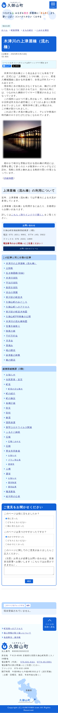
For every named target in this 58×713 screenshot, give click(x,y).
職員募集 (10, 491)
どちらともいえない (17, 522)
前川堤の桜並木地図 (16, 312)
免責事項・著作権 (12, 637)
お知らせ (10, 375)
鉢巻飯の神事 (13, 355)
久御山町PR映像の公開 (18, 316)
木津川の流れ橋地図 (16, 321)
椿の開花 (10, 360)
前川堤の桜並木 (14, 297)
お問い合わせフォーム (29, 248)
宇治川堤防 (12, 283)
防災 (8, 408)
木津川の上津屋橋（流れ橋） (21, 263)
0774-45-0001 (44, 662)
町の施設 (10, 398)
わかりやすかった (16, 537)
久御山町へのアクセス (18, 307)
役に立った (13, 519)
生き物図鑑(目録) (15, 273)
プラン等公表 (14, 460)
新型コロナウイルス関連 (19, 427)
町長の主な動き (15, 389)
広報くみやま (14, 442)
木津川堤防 (12, 278)
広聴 (8, 446)
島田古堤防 (12, 287)
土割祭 (9, 268)
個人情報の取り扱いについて (17, 633)
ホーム (4, 30)
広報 (8, 437)
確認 (29, 581)
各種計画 (10, 403)
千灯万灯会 (12, 336)
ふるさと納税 (13, 432)
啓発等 (11, 464)
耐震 (8, 418)
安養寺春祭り (13, 326)
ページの (49, 625)
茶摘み (9, 345)
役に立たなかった (16, 526)
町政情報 (15, 30)
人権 (8, 469)
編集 (28, 605)
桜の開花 (10, 350)
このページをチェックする (14, 605)
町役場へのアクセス (13, 629)
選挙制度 (12, 483)
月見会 (9, 341)
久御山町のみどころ (16, 302)
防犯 (8, 413)
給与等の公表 (13, 496)
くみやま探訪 (42, 30)
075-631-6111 (28, 662)
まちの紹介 (28, 30)
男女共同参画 (13, 451)
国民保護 (10, 422)
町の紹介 (10, 393)
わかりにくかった (16, 544)
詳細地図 (8, 178)
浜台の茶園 (12, 292)
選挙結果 (12, 487)
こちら (27, 215)
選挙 (8, 474)
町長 (8, 384)
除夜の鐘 (10, 331)
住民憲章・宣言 (14, 379)
